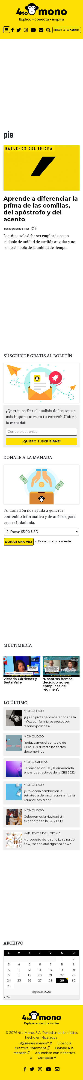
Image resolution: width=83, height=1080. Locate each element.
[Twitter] (18, 30)
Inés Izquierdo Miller (16, 228)
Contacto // (47, 1058)
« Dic (7, 997)
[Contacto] (41, 30)
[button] (48, 30)
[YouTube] (33, 30)
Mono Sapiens (36, 762)
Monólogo (34, 711)
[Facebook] (12, 30)
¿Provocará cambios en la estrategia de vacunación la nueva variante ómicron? (49, 795)
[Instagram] (26, 30)
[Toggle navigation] (6, 29)
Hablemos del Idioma (29, 148)
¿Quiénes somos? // (36, 1043)
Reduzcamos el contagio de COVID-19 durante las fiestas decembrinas (45, 747)
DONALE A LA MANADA (66, 30)
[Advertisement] (41, 80)
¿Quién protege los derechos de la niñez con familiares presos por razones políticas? (50, 721)
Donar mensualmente (54, 541)
